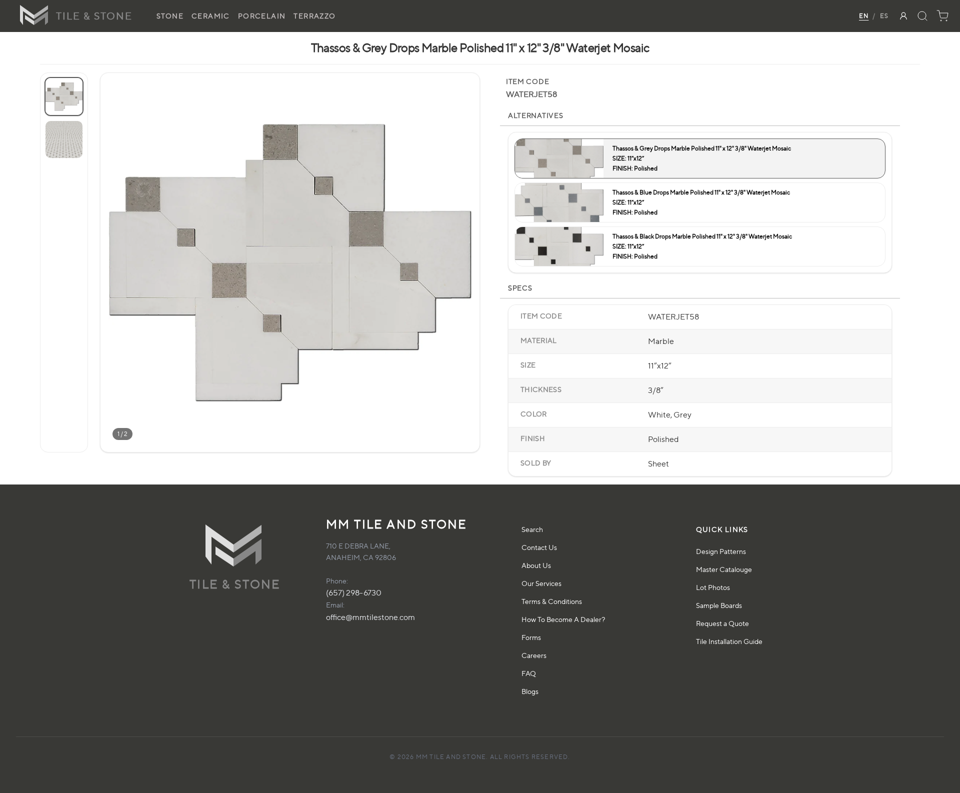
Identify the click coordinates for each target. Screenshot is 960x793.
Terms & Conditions (552, 601)
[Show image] (64, 96)
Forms (531, 637)
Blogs (530, 691)
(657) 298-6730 (354, 593)
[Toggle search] (922, 16)
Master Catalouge (724, 569)
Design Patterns (721, 551)
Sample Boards (719, 605)
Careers (534, 655)
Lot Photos (713, 587)
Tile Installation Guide (729, 641)
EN (863, 16)
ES (884, 16)
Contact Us (539, 547)
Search (532, 529)
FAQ (529, 673)
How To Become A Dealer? (563, 619)
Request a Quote (722, 623)
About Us (536, 565)
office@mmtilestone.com (370, 617)
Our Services (542, 583)
